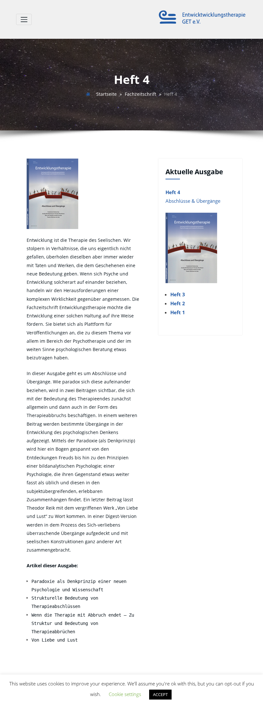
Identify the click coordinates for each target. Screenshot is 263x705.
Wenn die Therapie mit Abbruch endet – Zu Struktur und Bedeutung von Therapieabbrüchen (82, 623)
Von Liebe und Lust (54, 640)
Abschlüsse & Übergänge (192, 201)
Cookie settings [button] (125, 694)
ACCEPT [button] (160, 694)
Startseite (106, 94)
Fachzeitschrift (140, 94)
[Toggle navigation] (24, 19)
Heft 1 (177, 312)
